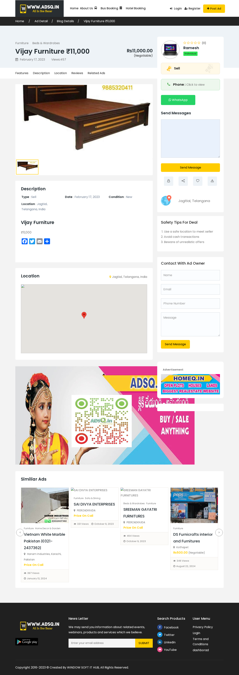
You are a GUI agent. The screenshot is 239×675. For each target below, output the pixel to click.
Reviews (77, 73)
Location (60, 73)
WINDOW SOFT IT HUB (83, 667)
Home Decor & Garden (47, 528)
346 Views (183, 561)
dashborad (201, 650)
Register (195, 8)
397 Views (33, 573)
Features (21, 73)
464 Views (133, 536)
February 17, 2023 (32, 59)
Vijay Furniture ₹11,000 (99, 21)
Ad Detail (41, 21)
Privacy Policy (203, 627)
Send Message (190, 167)
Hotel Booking (136, 8)
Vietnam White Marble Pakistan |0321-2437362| (44, 541)
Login (177, 8)
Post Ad (215, 8)
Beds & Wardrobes (46, 43)
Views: (58, 59)
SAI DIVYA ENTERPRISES (94, 504)
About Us (86, 8)
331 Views (83, 524)
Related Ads (96, 73)
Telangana (201, 200)
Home (74, 8)
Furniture (22, 43)
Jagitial (184, 200)
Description (41, 73)
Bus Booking (109, 8)
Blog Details (65, 21)
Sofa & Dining (92, 498)
